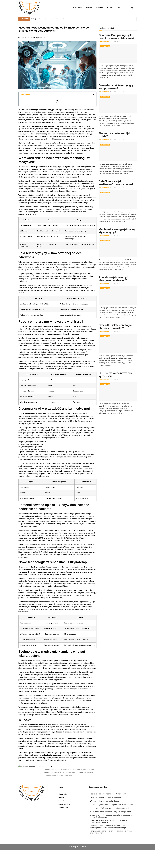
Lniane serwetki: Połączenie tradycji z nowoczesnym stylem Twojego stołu (111, 816)
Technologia (129, 8)
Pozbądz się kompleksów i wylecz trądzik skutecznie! (111, 804)
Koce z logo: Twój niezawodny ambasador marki (109, 808)
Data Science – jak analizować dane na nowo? (116, 183)
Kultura (89, 8)
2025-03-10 (116, 41)
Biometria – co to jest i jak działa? (115, 135)
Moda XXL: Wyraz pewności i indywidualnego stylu (110, 812)
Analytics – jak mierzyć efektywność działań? (113, 279)
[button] (93, 95)
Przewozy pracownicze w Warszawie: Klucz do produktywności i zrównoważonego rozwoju (109, 827)
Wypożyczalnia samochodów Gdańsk (105, 801)
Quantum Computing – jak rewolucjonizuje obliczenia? (116, 36)
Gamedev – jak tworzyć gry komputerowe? (116, 87)
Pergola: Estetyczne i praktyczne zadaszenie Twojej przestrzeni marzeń (111, 832)
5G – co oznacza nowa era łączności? (115, 374)
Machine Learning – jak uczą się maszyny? (117, 231)
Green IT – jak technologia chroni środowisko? (115, 326)
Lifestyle (99, 8)
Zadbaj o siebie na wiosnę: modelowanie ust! (46, 19)
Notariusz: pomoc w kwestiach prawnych (106, 797)
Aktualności (77, 8)
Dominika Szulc (104, 41)
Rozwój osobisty (113, 8)
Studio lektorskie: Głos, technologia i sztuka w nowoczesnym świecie (108, 821)
